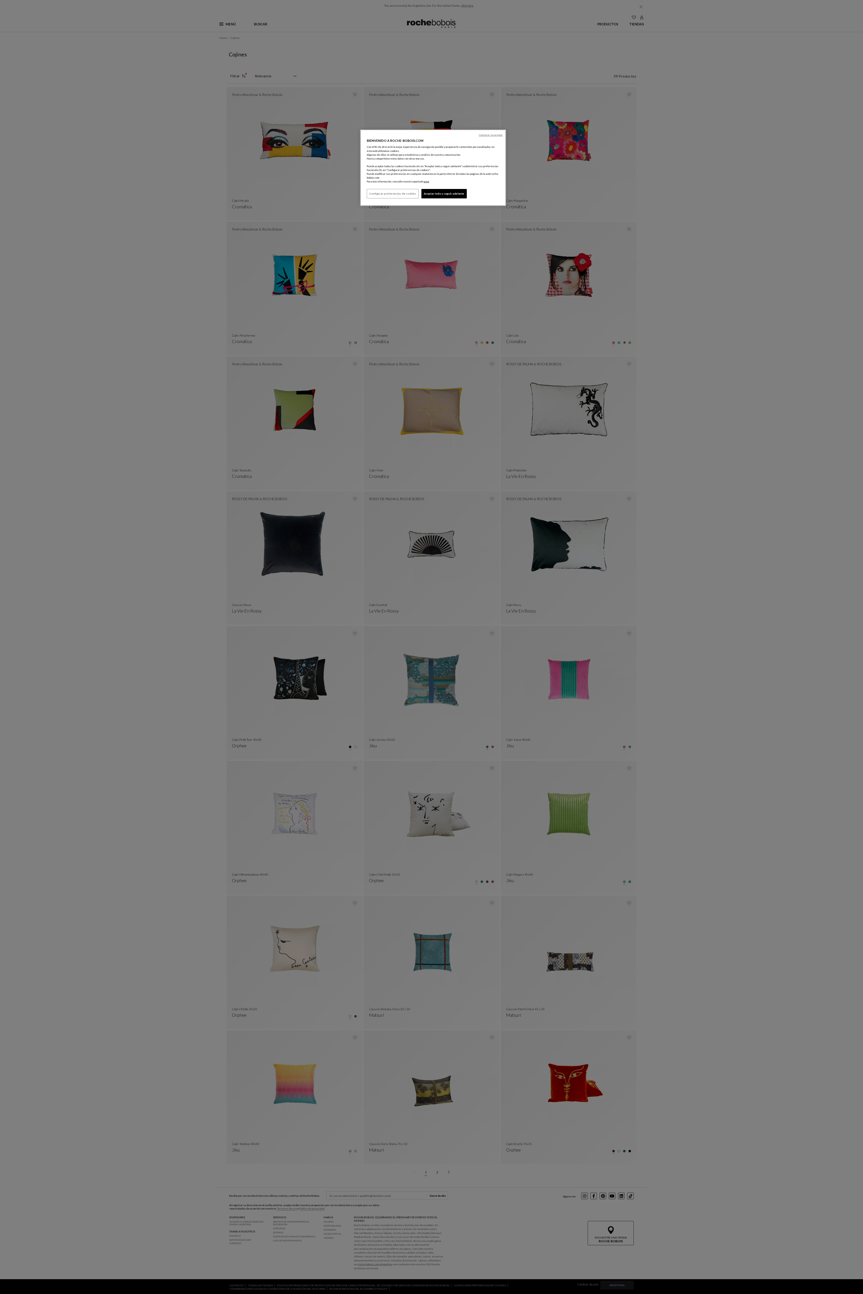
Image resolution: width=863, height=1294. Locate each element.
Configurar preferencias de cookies (392, 193)
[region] (433, 167)
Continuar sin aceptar (491, 135)
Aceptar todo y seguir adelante (444, 193)
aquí (426, 181)
